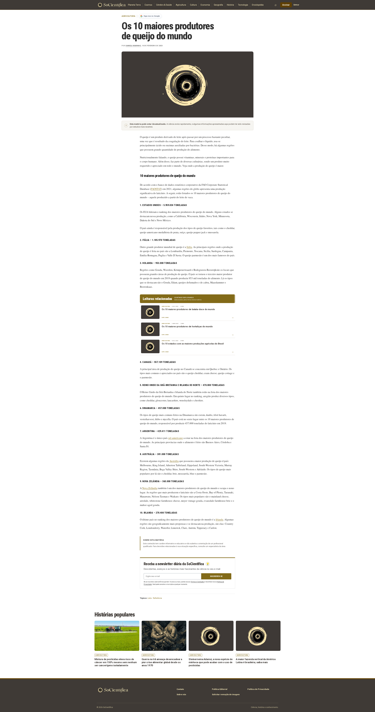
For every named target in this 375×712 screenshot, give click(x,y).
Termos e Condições (197, 582)
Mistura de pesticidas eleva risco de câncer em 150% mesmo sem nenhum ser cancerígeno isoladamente (115, 662)
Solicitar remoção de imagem (226, 694)
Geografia (218, 5)
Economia (205, 5)
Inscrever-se (216, 576)
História (230, 5)
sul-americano (175, 438)
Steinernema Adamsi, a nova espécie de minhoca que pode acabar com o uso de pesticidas (210, 662)
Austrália (174, 461)
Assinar (286, 5)
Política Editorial (219, 689)
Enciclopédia (258, 5)
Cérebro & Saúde (164, 5)
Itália (189, 247)
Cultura (193, 5)
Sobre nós (181, 694)
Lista (150, 598)
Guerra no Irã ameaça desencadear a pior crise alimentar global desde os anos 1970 (162, 662)
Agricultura (181, 5)
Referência (157, 598)
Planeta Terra (134, 5)
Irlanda (219, 519)
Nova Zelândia (149, 488)
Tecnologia (243, 5)
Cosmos (148, 5)
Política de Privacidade (258, 689)
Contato (180, 689)
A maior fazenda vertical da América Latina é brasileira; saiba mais (256, 661)
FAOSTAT (156, 189)
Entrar (296, 5)
